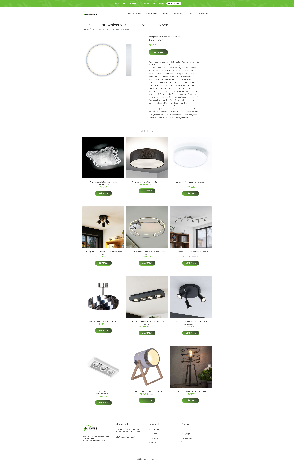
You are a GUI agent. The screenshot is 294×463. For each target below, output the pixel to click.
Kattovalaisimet (174, 37)
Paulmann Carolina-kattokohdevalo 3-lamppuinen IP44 (191, 322)
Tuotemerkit (202, 13)
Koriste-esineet (135, 13)
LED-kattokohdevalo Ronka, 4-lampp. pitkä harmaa (147, 322)
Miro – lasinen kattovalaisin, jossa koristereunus (103, 183)
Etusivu (86, 29)
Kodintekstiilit (152, 13)
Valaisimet (178, 13)
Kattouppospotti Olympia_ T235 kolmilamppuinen (103, 392)
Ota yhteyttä (186, 434)
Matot (166, 13)
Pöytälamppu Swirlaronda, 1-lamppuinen (191, 391)
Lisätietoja (158, 52)
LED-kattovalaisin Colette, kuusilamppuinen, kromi (147, 253)
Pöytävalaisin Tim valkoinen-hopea (147, 391)
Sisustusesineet (155, 434)
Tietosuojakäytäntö (189, 442)
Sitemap (184, 446)
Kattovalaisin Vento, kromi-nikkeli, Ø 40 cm (103, 321)
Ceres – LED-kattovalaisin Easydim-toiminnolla (191, 183)
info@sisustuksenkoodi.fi (126, 437)
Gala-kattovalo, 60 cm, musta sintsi (147, 182)
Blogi (190, 13)
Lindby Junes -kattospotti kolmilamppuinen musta (103, 253)
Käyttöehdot (186, 438)
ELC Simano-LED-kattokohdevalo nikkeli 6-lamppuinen (190, 253)
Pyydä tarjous (173, 3)
